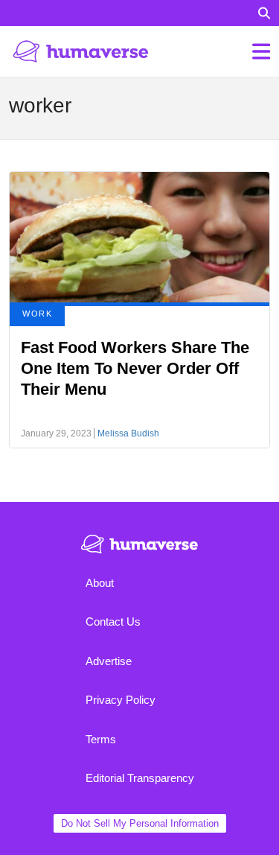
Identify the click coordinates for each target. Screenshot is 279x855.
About (100, 582)
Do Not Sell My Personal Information (140, 823)
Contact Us (113, 621)
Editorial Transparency (140, 778)
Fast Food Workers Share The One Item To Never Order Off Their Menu (135, 368)
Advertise (109, 661)
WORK (37, 313)
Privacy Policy (120, 699)
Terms (101, 739)
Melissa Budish (128, 433)
